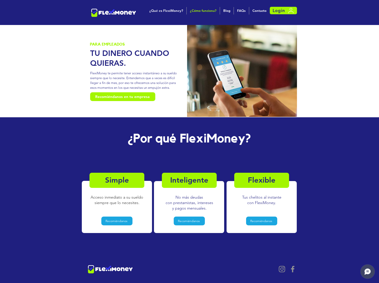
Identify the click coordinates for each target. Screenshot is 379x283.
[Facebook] (292, 269)
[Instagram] (282, 269)
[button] (283, 10)
